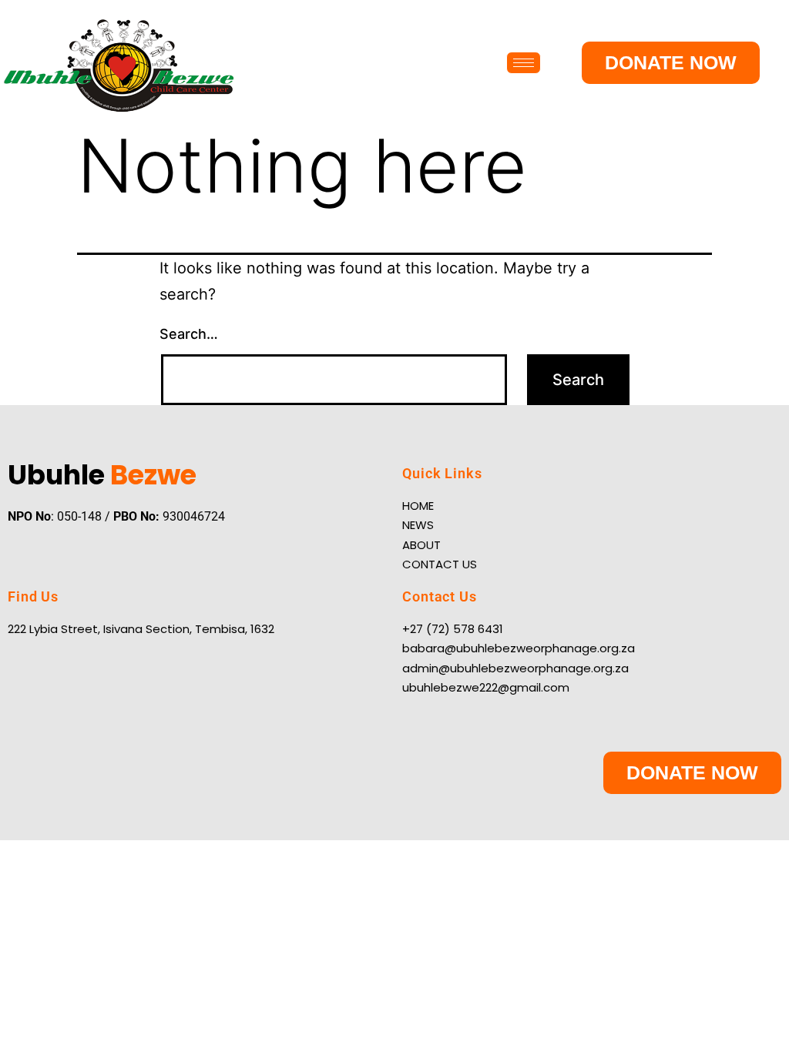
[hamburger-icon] (523, 63)
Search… (188, 334)
